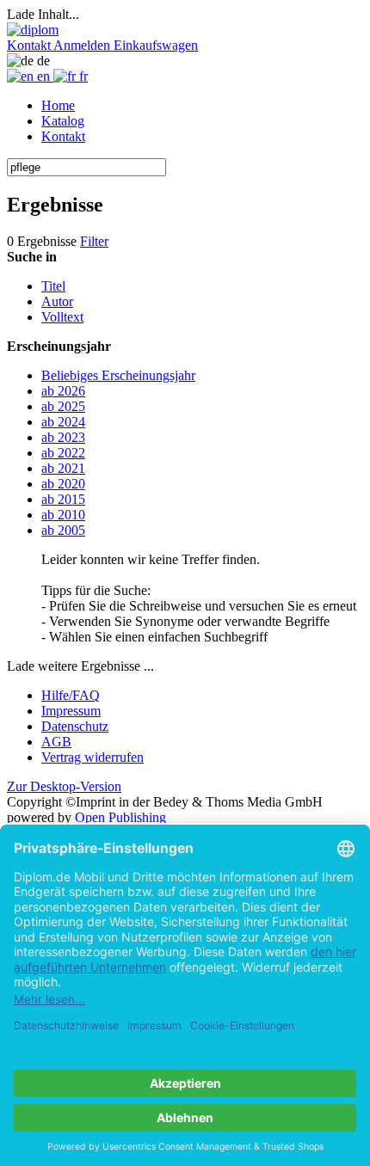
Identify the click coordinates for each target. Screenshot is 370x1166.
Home (58, 105)
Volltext (62, 317)
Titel (53, 286)
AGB (56, 741)
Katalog (62, 121)
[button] (30, 45)
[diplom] (33, 29)
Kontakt (63, 136)
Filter (94, 241)
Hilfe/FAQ (70, 695)
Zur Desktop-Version (64, 786)
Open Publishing (120, 817)
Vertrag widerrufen (92, 757)
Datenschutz (74, 726)
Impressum (71, 710)
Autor (57, 301)
